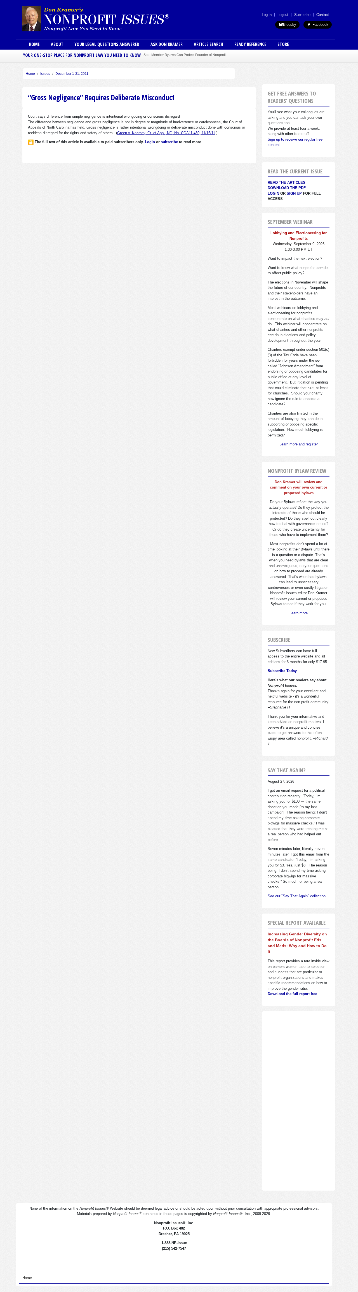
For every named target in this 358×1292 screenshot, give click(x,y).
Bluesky (289, 24)
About (57, 44)
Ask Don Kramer (166, 44)
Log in (267, 15)
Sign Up (294, 193)
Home (34, 44)
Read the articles (286, 182)
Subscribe (302, 15)
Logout (282, 15)
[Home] (111, 18)
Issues (45, 74)
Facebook (319, 24)
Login (273, 193)
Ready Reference (250, 44)
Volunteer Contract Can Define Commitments (177, 55)
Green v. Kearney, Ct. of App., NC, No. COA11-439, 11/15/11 (166, 133)
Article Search (208, 44)
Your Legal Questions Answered (106, 44)
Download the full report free (292, 994)
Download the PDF (287, 188)
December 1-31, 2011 (71, 74)
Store (283, 44)
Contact (322, 15)
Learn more (298, 613)
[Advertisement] (298, 1101)
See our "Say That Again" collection (297, 896)
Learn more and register (298, 444)
